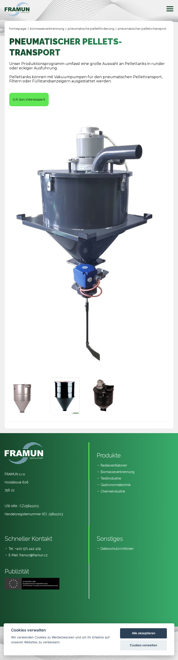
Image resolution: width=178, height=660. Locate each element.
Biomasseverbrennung (47, 28)
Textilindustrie (111, 478)
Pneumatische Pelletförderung (91, 28)
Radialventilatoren (114, 465)
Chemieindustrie (113, 491)
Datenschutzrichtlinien (117, 549)
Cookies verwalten (143, 645)
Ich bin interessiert (29, 99)
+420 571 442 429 (28, 549)
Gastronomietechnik (116, 485)
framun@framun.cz (33, 555)
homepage (17, 28)
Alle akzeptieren (143, 633)
